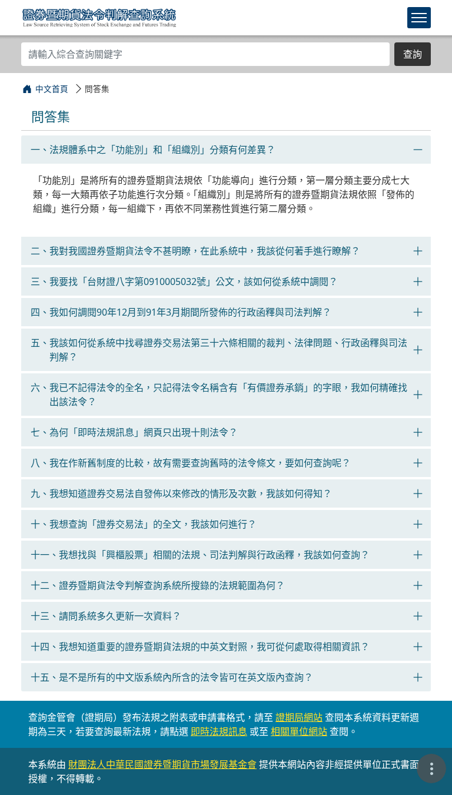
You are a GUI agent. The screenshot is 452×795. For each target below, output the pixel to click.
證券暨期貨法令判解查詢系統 (99, 17)
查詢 (412, 54)
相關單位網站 (299, 731)
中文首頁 (51, 88)
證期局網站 (299, 717)
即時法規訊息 (219, 731)
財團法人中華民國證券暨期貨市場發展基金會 (162, 764)
